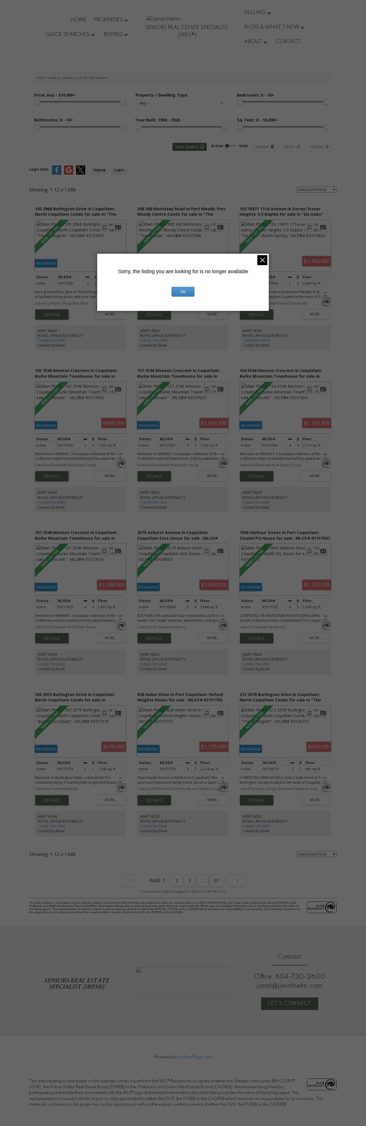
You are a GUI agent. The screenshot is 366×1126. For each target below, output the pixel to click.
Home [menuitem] (79, 20)
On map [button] (262, 146)
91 (216, 880)
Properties (108, 20)
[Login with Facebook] (56, 173)
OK (183, 291)
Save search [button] (187, 146)
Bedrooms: (255, 95)
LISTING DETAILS (52, 314)
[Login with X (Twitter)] (80, 173)
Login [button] (119, 169)
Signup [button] (100, 169)
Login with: (39, 169)
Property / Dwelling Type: (162, 95)
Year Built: (158, 120)
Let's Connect (289, 1003)
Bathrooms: (53, 120)
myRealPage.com (195, 1057)
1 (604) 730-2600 (51, 340)
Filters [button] (317, 146)
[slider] (37, 102)
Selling (254, 12)
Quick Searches (67, 34)
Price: (54, 95)
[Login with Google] (68, 173)
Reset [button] (290, 146)
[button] (289, 1003)
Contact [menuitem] (288, 41)
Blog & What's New (271, 27)
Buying (113, 34)
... (202, 880)
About (253, 41)
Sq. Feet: (257, 120)
